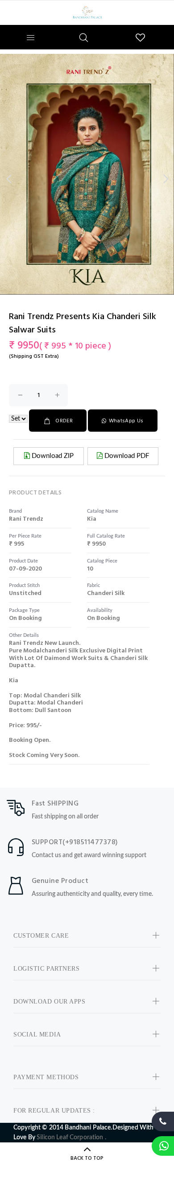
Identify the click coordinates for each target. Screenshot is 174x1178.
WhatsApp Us (126, 421)
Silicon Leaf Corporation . (71, 1137)
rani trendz (26, 519)
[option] (87, 174)
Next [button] (165, 178)
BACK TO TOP (87, 1158)
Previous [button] (8, 178)
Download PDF (126, 456)
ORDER (64, 421)
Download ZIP (52, 456)
